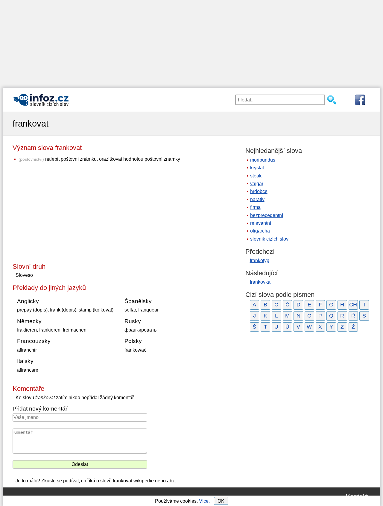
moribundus (262, 159)
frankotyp (259, 260)
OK (221, 501)
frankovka (260, 282)
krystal (257, 167)
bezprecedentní (266, 215)
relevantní (260, 223)
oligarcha (260, 230)
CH (353, 305)
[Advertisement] (191, 42)
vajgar (256, 183)
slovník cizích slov (269, 238)
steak (256, 175)
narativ (257, 199)
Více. (204, 501)
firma (255, 207)
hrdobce (259, 191)
